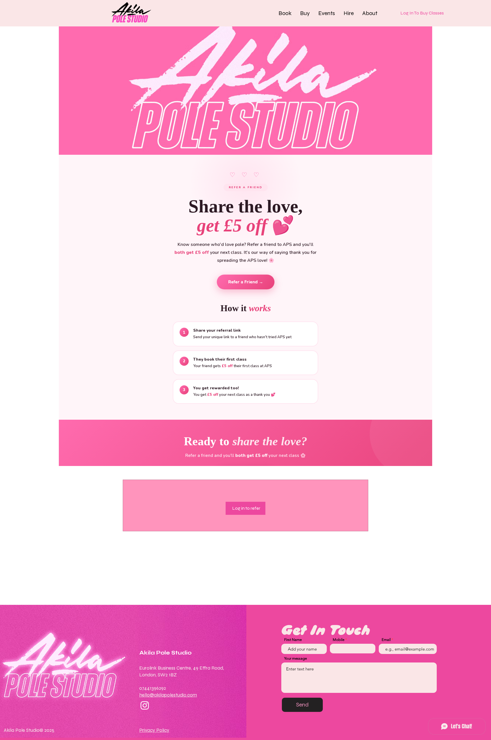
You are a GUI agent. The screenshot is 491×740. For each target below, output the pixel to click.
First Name (293, 639)
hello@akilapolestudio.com (168, 695)
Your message (295, 658)
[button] (285, 13)
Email (386, 639)
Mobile (338, 639)
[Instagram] (144, 705)
